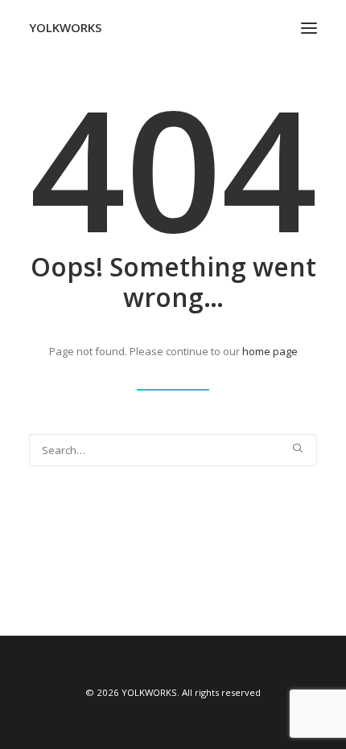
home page (270, 351)
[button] (309, 27)
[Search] (173, 450)
